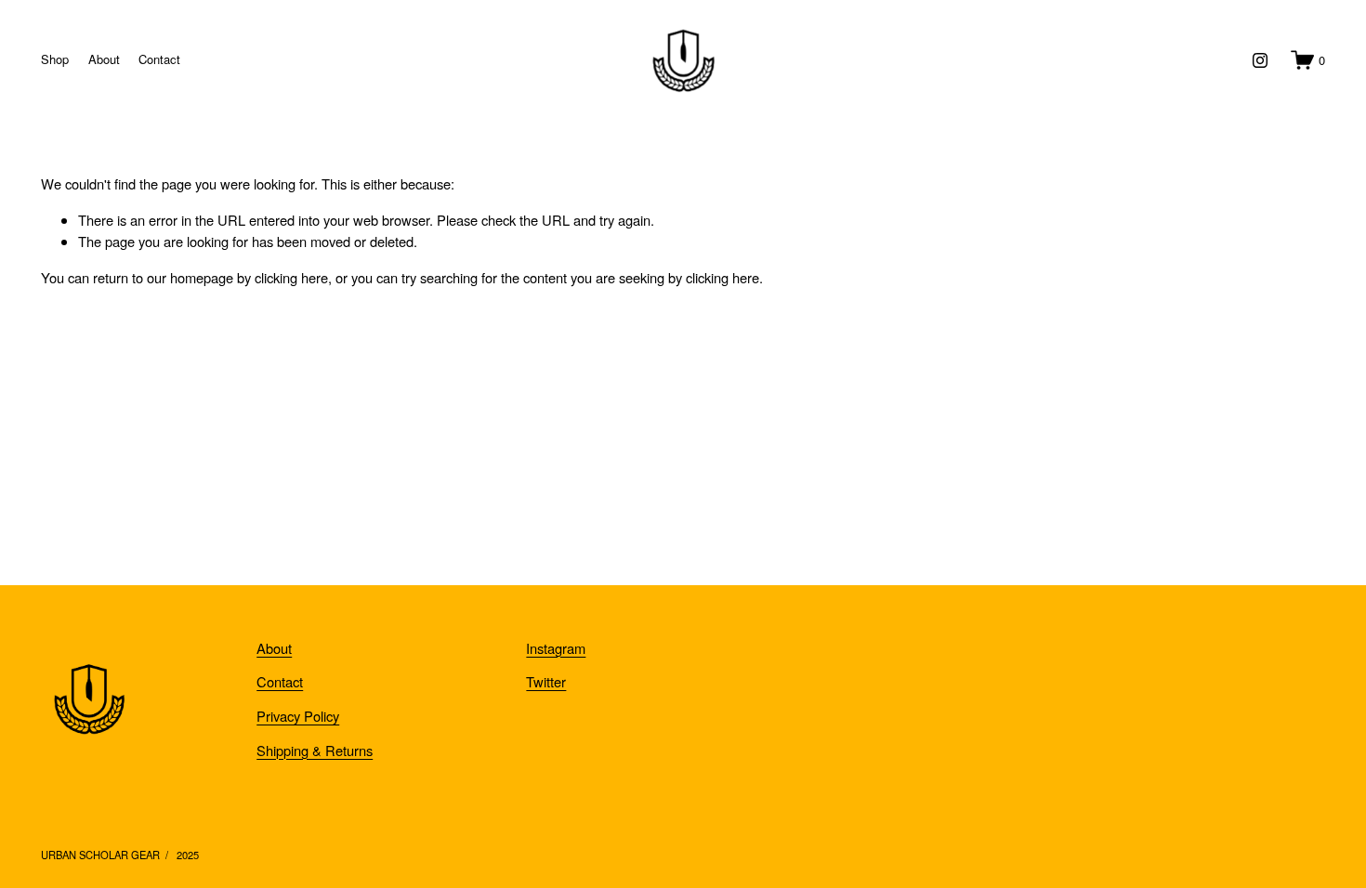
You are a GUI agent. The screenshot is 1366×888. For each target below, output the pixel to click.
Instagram (555, 648)
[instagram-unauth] (1260, 60)
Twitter (546, 681)
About (104, 59)
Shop (55, 59)
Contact (159, 59)
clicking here (291, 277)
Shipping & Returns (314, 750)
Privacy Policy (297, 715)
